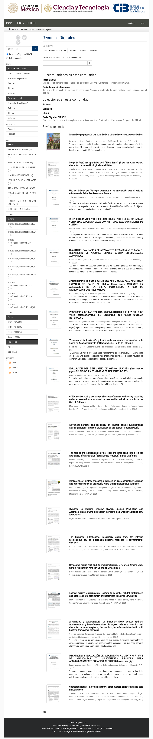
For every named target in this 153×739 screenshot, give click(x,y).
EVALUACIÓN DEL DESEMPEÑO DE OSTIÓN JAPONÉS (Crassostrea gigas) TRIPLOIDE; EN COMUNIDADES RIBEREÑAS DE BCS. (106, 370)
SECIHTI (31, 23)
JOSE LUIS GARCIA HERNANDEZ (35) (22, 182)
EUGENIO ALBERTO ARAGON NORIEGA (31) (22, 202)
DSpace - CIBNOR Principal (23, 29)
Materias (11, 93)
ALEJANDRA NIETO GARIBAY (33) (22, 188)
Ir (89, 63)
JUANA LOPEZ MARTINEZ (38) (20, 175)
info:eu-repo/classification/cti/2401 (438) (20, 243)
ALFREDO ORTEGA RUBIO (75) (20, 149)
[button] (131, 23)
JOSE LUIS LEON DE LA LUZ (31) (21, 209)
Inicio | (9, 23)
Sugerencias (81, 722)
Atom (15, 372)
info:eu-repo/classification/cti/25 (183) (22, 276)
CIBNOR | (20, 23)
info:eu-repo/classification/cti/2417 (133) (20, 285)
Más (44, 712)
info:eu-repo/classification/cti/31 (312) (22, 252)
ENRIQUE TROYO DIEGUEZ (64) (20, 162)
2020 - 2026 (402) (15, 322)
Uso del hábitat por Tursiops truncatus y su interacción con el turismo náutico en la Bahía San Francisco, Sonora (106, 192)
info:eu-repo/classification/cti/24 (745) (22, 233)
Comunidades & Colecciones (20, 73)
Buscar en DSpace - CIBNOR (20, 54)
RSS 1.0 (16, 362)
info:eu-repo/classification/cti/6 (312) (21, 260)
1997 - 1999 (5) (14, 337)
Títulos (11, 88)
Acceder (11, 129)
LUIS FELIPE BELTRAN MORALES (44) (22, 169)
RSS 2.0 (16, 367)
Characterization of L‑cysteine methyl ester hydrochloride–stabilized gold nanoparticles (106, 688)
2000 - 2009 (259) (15, 332)
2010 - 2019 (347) (15, 327)
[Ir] (35, 48)
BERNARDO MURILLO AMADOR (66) (22, 156)
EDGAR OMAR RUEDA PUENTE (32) (22, 194)
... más (10, 214)
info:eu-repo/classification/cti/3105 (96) (21, 306)
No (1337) (12, 347)
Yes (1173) (12, 352)
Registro (11, 134)
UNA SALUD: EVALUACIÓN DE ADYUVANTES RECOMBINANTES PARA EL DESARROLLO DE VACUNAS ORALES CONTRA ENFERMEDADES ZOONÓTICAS (106, 253)
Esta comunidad (16, 58)
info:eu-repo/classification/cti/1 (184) (21, 268)
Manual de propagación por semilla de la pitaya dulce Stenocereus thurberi (106, 134)
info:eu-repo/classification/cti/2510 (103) (20, 296)
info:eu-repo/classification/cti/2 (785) (21, 225)
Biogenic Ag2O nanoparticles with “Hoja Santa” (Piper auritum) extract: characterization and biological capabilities (106, 164)
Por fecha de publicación (18, 78)
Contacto (71, 722)
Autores (11, 83)
